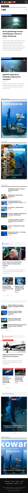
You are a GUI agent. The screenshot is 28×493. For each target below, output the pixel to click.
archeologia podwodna (14, 147)
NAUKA (17, 481)
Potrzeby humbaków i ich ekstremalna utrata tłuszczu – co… (17, 201)
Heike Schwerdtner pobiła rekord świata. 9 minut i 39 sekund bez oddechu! (12, 263)
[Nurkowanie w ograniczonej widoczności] (4, 196)
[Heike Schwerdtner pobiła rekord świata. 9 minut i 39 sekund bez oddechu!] (14, 253)
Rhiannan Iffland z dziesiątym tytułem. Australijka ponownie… (16, 305)
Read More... (6, 52)
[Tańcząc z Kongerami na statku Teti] (4, 227)
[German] (7, 2)
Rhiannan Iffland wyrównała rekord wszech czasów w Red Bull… (17, 325)
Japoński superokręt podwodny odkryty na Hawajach (12, 76)
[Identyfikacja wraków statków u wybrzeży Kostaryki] (4, 190)
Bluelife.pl (17, 490)
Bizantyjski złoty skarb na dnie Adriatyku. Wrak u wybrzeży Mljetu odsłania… (14, 426)
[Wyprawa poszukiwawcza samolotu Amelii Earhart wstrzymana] (14, 346)
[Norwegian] (12, 2)
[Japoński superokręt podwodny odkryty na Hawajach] (14, 64)
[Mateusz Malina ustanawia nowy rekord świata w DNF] (8, 281)
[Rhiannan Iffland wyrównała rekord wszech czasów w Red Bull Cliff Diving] (4, 326)
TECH (21, 483)
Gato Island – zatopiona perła (15, 207)
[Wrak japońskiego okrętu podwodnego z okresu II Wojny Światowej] (14, 21)
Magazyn (7, 481)
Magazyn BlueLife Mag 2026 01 (14, 175)
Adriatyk (14, 399)
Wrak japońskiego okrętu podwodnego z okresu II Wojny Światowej (13, 33)
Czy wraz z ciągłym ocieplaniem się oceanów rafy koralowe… (17, 214)
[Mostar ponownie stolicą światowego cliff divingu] (4, 320)
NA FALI (13, 481)
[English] (2, 2)
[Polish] (14, 2)
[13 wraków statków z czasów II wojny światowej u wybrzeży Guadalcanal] (4, 221)
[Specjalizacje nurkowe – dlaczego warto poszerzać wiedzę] (4, 233)
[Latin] (9, 2)
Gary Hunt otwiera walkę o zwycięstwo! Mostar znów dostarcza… (15, 313)
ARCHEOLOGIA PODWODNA (7, 15)
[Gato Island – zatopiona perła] (4, 209)
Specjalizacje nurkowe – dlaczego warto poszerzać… (17, 232)
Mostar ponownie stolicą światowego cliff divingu (14, 319)
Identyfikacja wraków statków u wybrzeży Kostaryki (16, 189)
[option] (14, 162)
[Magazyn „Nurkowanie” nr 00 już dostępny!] (14, 457)
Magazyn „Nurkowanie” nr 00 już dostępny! (14, 470)
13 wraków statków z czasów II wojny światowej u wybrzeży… (16, 220)
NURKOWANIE (9, 483)
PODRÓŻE (16, 483)
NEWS (22, 481)
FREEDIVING (5, 247)
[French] (5, 2)
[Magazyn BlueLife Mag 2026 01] (14, 161)
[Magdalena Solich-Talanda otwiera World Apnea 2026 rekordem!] (20, 281)
